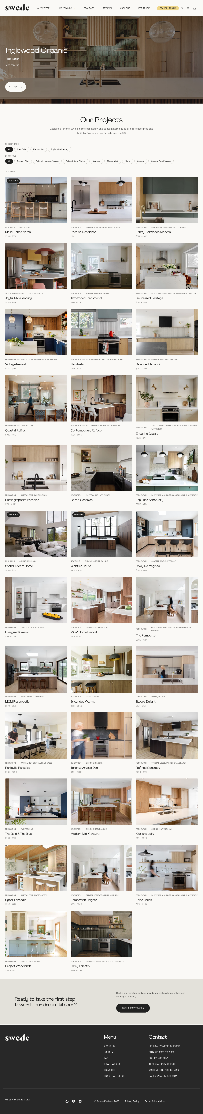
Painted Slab (23, 161)
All (9, 149)
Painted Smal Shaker (75, 161)
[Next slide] (21, 87)
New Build (21, 149)
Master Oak (112, 161)
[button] (182, 8)
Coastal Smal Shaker (161, 161)
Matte (127, 161)
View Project (12, 65)
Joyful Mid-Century (60, 149)
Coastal (140, 161)
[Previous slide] (10, 87)
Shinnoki (96, 161)
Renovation (38, 149)
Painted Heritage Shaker (47, 161)
